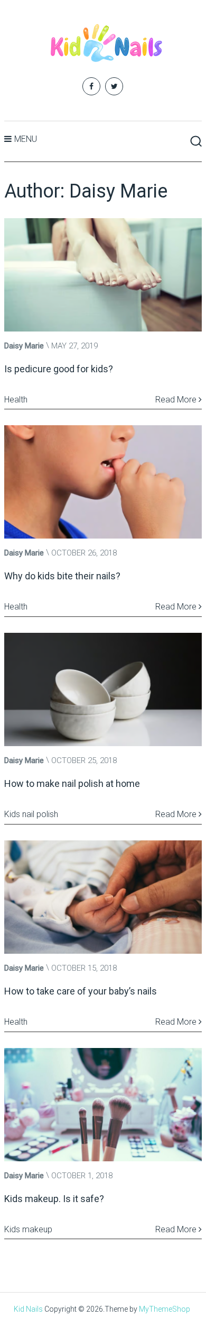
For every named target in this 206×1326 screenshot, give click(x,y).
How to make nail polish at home (72, 783)
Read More (177, 400)
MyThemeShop (164, 1309)
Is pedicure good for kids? (58, 368)
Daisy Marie (24, 346)
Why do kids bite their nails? (62, 575)
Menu (25, 139)
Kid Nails (28, 1309)
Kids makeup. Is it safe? (54, 1198)
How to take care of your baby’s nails (80, 991)
